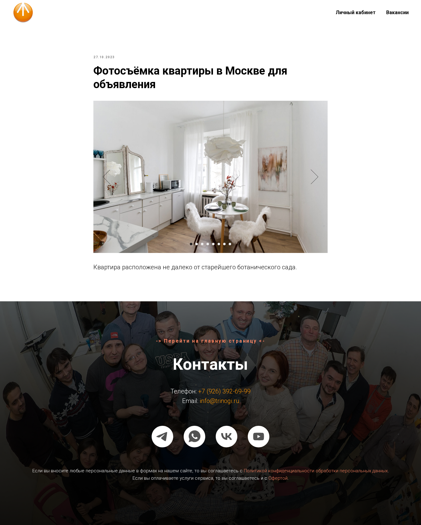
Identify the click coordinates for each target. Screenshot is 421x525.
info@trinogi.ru (219, 401)
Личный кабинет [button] (356, 12)
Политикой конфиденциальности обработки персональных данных (316, 471)
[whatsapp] (194, 436)
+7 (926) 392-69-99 (224, 391)
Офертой (278, 478)
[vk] (226, 436)
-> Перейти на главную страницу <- (210, 341)
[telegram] (162, 436)
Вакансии (397, 12)
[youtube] (258, 436)
